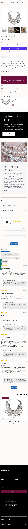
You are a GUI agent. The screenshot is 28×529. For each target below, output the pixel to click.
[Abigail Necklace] (6, 102)
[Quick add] (3, 417)
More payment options (14, 51)
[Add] (13, 105)
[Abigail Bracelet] (14, 408)
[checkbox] (4, 261)
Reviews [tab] (5, 250)
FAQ (2, 200)
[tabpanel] (14, 321)
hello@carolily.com (10, 475)
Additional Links (7, 524)
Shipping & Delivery (8, 205)
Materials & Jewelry (7, 210)
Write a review (14, 243)
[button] (14, 228)
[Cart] (25, 2)
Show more (14, 387)
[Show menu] (2, 2)
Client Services (6, 519)
